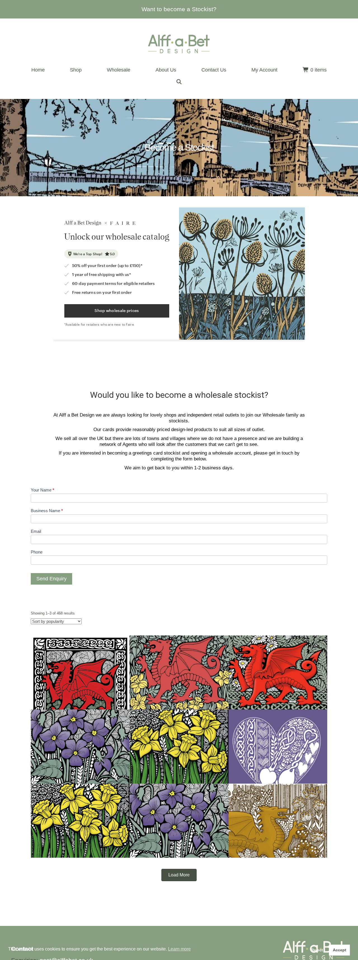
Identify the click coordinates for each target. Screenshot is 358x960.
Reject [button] (317, 950)
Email (36, 531)
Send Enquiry (51, 578)
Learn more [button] (179, 949)
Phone (37, 552)
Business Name (47, 510)
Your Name (42, 490)
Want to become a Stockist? (179, 9)
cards (108, 429)
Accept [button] (339, 950)
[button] (179, 82)
